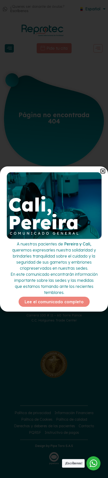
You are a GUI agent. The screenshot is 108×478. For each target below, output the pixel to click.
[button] (103, 171)
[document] (54, 239)
